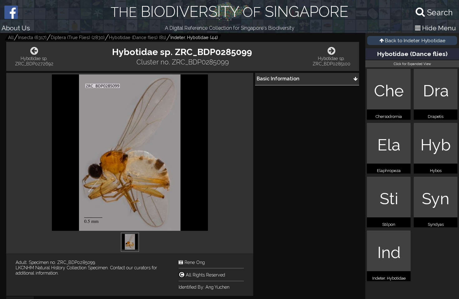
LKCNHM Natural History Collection (51, 267)
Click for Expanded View (412, 64)
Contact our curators (130, 267)
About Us (16, 28)
